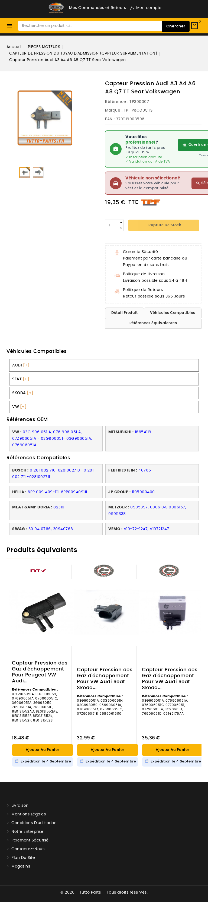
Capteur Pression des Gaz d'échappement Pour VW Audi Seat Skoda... (104, 678)
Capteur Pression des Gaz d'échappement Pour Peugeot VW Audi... (39, 672)
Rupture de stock (164, 225)
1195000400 (143, 492)
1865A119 (143, 432)
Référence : (116, 102)
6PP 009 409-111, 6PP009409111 (57, 492)
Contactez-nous (27, 849)
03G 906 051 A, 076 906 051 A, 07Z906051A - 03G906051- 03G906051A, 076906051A (52, 438)
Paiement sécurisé (30, 840)
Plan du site (23, 858)
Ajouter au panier (42, 750)
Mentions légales (28, 814)
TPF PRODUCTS (138, 110)
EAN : (110, 119)
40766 (144, 470)
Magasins (20, 866)
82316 (58, 507)
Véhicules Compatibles (172, 313)
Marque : (113, 110)
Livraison (20, 806)
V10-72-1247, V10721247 (146, 529)
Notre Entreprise (27, 832)
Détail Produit (124, 313)
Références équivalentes (153, 323)
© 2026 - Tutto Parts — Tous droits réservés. (104, 892)
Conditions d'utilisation (34, 823)
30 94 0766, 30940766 (50, 529)
